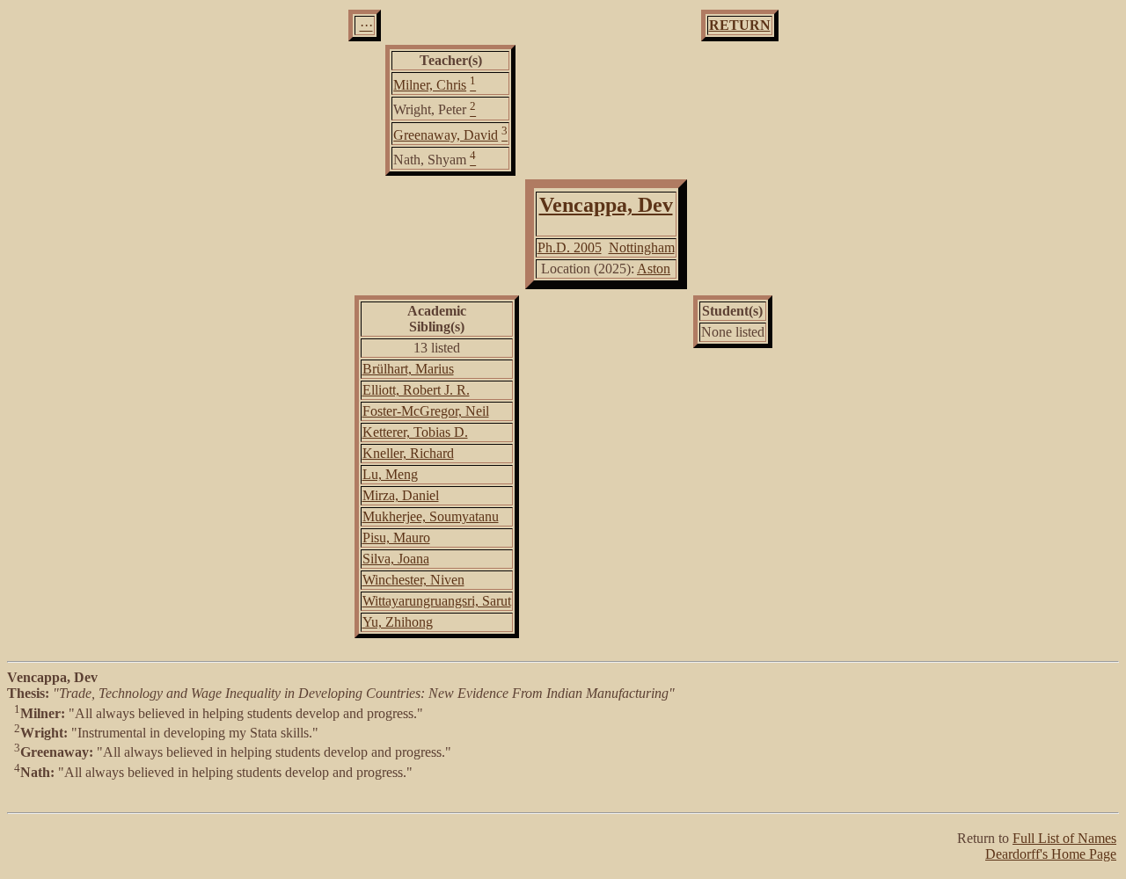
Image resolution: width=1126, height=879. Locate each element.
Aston (653, 268)
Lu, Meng (390, 474)
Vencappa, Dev (606, 204)
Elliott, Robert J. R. (416, 389)
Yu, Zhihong (397, 621)
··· (366, 25)
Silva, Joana (395, 558)
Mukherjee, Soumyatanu (430, 516)
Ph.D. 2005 (569, 247)
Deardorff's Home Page (1050, 853)
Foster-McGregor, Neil (425, 410)
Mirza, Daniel (400, 495)
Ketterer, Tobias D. (415, 432)
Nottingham (642, 247)
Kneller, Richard (408, 453)
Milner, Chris (429, 84)
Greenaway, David (445, 134)
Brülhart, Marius (408, 368)
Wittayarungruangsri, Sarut (436, 600)
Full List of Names (1064, 838)
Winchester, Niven (413, 579)
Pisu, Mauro (396, 537)
